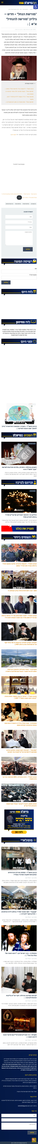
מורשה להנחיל (26, 204)
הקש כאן (13, 135)
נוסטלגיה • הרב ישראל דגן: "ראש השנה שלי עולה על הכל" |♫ (21, 954)
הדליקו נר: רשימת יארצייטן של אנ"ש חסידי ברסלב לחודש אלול (21, 515)
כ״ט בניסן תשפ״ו (26, 29)
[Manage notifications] (33, 1139)
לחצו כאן (27, 1066)
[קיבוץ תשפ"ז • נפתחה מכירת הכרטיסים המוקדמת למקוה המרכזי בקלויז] (19, 858)
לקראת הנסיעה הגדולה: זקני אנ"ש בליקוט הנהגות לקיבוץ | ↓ (21, 996)
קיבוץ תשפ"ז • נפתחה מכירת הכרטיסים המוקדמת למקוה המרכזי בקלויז (22, 873)
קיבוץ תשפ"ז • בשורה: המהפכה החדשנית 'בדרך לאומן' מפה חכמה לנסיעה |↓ (19, 427)
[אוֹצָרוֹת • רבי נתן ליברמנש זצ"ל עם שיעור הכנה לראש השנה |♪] (19, 1020)
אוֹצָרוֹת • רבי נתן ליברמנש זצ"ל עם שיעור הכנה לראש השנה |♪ (20, 1035)
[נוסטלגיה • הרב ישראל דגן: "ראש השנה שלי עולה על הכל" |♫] (19, 938)
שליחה (6, 282)
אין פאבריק (33, 204)
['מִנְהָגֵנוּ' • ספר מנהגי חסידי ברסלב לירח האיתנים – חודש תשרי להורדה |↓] (19, 897)
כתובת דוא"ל (33, 275)
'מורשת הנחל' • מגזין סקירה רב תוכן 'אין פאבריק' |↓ (19, 102)
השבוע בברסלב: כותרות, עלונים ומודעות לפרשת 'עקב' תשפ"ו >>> (19, 468)
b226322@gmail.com (24, 1105)
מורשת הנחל (18, 204)
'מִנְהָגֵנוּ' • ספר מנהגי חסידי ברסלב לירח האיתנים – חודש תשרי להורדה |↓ (19, 912)
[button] (35, 6)
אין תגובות (17, 29)
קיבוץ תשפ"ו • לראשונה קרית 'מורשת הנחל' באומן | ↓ (19, 89)
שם (36, 268)
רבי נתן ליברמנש (9, 204)
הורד (19, 197)
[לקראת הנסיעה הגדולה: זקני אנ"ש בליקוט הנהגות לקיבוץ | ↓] (19, 979)
